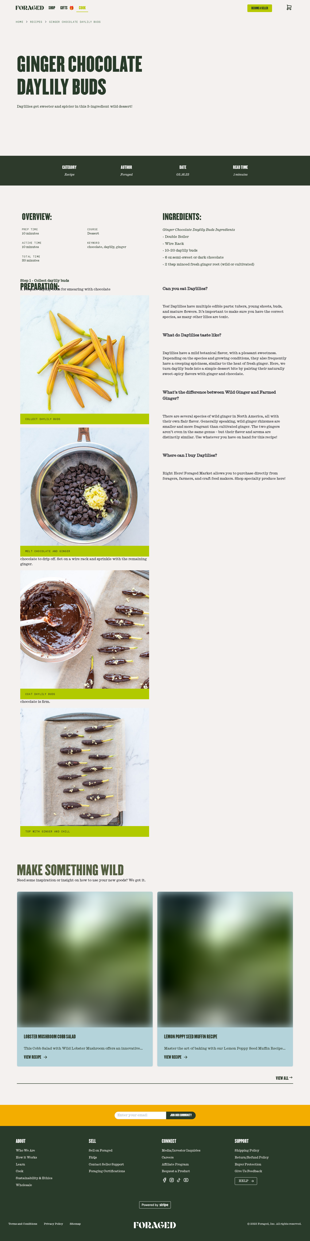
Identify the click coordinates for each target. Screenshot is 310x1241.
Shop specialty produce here (259, 478)
